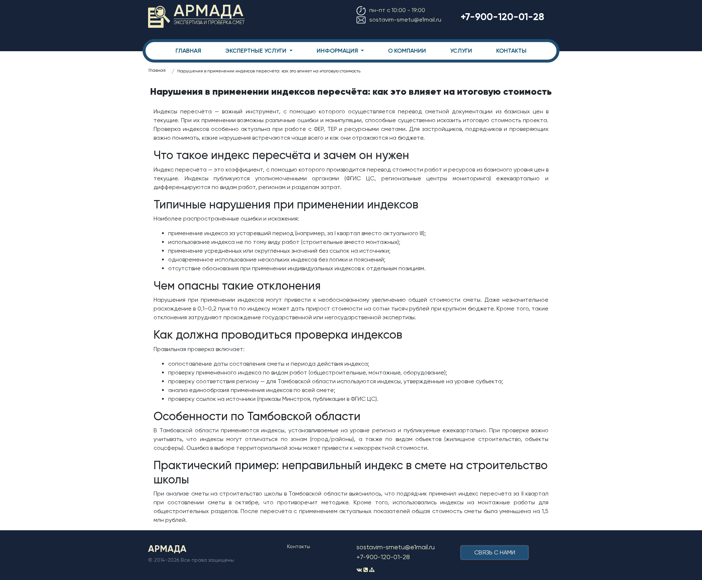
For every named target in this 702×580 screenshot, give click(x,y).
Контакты (298, 546)
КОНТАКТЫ (511, 50)
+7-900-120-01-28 (502, 17)
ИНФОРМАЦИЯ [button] (338, 50)
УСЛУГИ (461, 50)
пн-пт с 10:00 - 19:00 (397, 10)
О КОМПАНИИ (407, 50)
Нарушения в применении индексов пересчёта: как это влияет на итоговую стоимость (269, 71)
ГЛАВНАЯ (188, 50)
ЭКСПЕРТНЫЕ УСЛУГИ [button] (256, 50)
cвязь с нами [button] (494, 552)
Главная (157, 70)
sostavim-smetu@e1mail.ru (405, 19)
